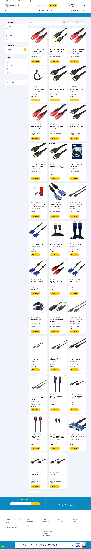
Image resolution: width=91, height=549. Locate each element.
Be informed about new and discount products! (25, 507)
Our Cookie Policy (43, 545)
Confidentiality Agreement (31, 545)
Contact (75, 521)
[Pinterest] (65, 505)
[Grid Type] (31, 22)
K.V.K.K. (44, 519)
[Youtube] (71, 505)
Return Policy (45, 529)
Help (28, 519)
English (69, 10)
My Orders (60, 521)
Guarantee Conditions (47, 525)
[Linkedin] (73, 505)
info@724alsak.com (12, 527)
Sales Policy (45, 533)
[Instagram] (68, 505)
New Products (46, 535)
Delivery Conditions (47, 527)
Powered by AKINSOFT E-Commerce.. (15, 545)
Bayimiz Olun (30, 525)
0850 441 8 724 (11, 525)
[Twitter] (62, 505)
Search (54, 5)
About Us (75, 519)
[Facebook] (59, 505)
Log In (59, 519)
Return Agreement (47, 531)
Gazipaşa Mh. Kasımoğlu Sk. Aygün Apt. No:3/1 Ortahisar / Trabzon (13, 520)
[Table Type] (33, 22)
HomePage (28, 10)
